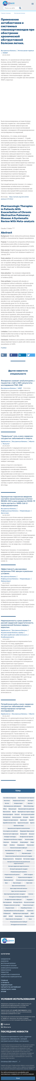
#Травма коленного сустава (12, 905)
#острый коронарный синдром (18, 869)
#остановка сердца (28, 859)
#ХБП (4, 916)
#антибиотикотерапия (9, 797)
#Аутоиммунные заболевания (12, 806)
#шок (30, 919)
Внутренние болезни (8, 50)
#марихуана (20, 845)
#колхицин (14, 842)
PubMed (3, 348)
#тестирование (7, 902)
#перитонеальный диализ (12, 874)
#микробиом (10, 853)
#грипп (32, 817)
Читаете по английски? (11, 987)
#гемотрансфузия (8, 814)
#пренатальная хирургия (25, 877)
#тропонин (30, 910)
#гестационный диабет (27, 814)
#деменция (23, 820)
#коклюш (6, 842)
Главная (4, 980)
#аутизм (30, 803)
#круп (5, 845)
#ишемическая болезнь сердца (12, 632)
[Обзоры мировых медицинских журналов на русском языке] (8, 3)
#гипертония (6, 817)
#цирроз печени (29, 916)
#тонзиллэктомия (29, 902)
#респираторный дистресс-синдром (14, 894)
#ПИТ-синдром (28, 874)
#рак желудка (17, 883)
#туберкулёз (7, 913)
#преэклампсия (8, 880)
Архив (3, 991)
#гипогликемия (16, 817)
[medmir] (8, 940)
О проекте (5, 982)
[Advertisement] (18, 101)
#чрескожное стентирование (14, 919)
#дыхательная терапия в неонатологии (19, 828)
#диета (31, 441)
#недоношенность (7, 637)
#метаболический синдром (13, 850)
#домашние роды (19, 825)
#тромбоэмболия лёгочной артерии (14, 910)
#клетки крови (29, 839)
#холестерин (18, 916)
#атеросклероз (18, 803)
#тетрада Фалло (17, 902)
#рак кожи (29, 883)
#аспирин (31, 800)
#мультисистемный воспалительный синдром (18, 856)
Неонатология (6, 970)
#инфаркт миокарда (10, 836)
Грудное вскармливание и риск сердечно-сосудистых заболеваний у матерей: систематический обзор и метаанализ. (16, 1039)
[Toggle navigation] (33, 3)
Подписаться (6, 985)
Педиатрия (5, 972)
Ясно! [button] (18, 1078)
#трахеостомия (10, 908)
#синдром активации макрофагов (18, 896)
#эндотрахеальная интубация (18, 921)
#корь (32, 842)
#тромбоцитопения (26, 908)
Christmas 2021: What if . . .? (10, 1061)
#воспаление (7, 811)
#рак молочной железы (18, 885)
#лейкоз (12, 845)
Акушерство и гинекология (10, 974)
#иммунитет (23, 834)
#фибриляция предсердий (20, 913)
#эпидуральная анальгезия (18, 924)
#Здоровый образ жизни (27, 831)
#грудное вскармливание (10, 820)
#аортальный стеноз (19, 800)
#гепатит (17, 814)
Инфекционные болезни (9, 511)
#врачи (14, 811)
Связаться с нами (8, 989)
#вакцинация (6, 581)
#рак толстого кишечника (18, 891)
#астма (7, 803)
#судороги (29, 899)
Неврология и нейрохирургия (11, 977)
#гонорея (25, 817)
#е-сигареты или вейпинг (10, 831)
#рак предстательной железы (18, 888)
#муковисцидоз (26, 853)
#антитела (5, 513)
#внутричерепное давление (26, 809)
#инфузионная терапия (26, 836)
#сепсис (30, 894)
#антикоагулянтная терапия (26, 797)
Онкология (4, 961)
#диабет (31, 820)
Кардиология (5, 441)
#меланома (30, 845)
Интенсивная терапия (26, 50)
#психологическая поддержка (24, 880)
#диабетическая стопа (9, 822)
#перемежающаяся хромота (19, 871)
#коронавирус (25, 511)
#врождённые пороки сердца (26, 811)
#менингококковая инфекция (18, 847)
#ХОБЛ (5, 53)
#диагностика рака (23, 822)
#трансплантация (28, 905)
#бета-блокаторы (29, 806)
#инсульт (6, 444)
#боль (5, 809)
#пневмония (8, 877)
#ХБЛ (20, 388)
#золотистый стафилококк (10, 834)
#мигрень (29, 850)
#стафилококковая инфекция (13, 899)
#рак (6, 883)
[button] (5, 355)
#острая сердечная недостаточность (14, 635)
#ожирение (18, 859)
